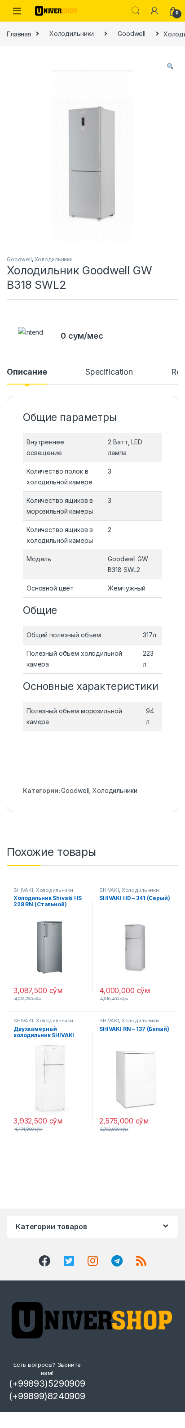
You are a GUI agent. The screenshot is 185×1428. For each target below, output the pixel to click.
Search (136, 11)
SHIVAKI (23, 890)
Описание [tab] (27, 372)
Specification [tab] (109, 372)
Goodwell (131, 33)
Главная (19, 33)
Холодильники (71, 33)
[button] (170, 66)
